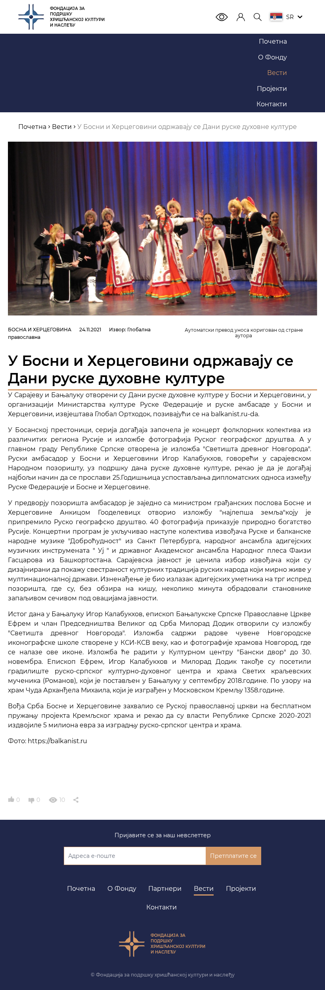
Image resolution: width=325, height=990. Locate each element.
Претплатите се (233, 855)
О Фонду (121, 888)
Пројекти (241, 888)
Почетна (81, 888)
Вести (204, 888)
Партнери (165, 888)
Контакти (161, 907)
